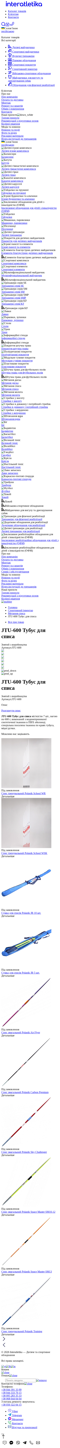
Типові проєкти (10, 117)
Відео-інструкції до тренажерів (18, 138)
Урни (4, 332)
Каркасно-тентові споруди (16, 479)
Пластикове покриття (13, 366)
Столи (4, 326)
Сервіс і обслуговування (15, 571)
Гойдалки (6, 217)
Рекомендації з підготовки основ (19, 120)
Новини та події (10, 129)
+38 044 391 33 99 (11, 1389)
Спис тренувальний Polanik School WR (23, 793)
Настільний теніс (11, 467)
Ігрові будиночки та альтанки (18, 199)
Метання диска (9, 383)
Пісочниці (7, 229)
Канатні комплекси (12, 180)
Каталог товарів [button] (17, 11)
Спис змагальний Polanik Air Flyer (20, 1032)
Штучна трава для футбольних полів (22, 372)
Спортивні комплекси (13, 263)
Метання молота (10, 395)
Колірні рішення (10, 123)
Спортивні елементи (13, 269)
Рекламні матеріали (12, 135)
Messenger (17, 1419)
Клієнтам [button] (13, 14)
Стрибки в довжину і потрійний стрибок (24, 407)
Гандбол (6, 455)
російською (7, 31)
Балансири (7, 156)
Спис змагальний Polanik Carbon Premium (24, 1092)
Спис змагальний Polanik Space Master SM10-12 (28, 1211)
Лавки (4, 314)
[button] (8, 25)
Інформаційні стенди (13, 338)
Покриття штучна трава (14, 348)
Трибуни (6, 485)
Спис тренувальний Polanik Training (21, 1331)
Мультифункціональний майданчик (21, 275)
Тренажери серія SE (12, 285)
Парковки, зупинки (12, 320)
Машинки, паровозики (14, 223)
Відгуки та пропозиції (24, 1427)
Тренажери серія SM (12, 291)
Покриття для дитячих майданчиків (21, 241)
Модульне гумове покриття (16, 360)
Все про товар (16, 622)
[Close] (2, 1433)
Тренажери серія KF (12, 303)
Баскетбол (7, 437)
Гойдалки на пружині (13, 193)
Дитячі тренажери (11, 235)
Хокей (4, 497)
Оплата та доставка (12, 99)
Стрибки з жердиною (13, 413)
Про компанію (9, 96)
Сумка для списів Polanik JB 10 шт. (21, 913)
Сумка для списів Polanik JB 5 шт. (20, 972)
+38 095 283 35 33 (11, 1395)
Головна (12, 607)
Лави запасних (9, 473)
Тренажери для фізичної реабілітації (21, 519)
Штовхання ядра (10, 419)
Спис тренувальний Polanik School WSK (24, 853)
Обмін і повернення (12, 108)
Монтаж (6, 102)
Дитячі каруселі (10, 187)
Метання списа (9, 389)
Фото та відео (9, 132)
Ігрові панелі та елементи (15, 247)
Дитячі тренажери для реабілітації (20, 531)
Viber (14, 1411)
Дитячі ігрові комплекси (15, 150)
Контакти (13, 17)
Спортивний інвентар (20, 610)
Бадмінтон (7, 431)
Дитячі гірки (8, 174)
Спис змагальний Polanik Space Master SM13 (26, 1271)
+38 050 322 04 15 (11, 1404)
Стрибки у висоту (11, 401)
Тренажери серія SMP (13, 297)
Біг (3, 425)
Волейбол (6, 449)
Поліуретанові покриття (15, 354)
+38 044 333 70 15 (11, 1392)
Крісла (5, 461)
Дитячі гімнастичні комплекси (18, 168)
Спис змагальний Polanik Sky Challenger (24, 1152)
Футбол (5, 491)
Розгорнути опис (11, 710)
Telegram (16, 1415)
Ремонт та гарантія (12, 105)
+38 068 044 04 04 (11, 1398)
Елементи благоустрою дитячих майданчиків (27, 253)
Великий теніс (9, 443)
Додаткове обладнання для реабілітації (23, 525)
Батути (5, 162)
